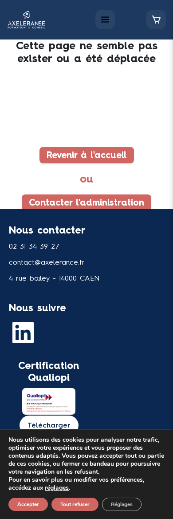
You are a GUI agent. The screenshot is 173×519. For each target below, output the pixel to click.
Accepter (28, 504)
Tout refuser (75, 504)
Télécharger (49, 425)
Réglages (122, 504)
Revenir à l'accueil (87, 155)
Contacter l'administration (86, 202)
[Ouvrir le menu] (105, 19)
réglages (57, 488)
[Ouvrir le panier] (156, 19)
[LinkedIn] (25, 332)
